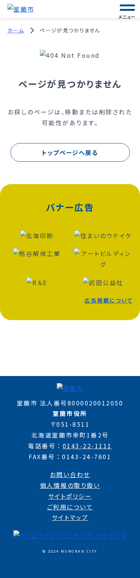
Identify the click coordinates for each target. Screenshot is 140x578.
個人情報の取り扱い (70, 485)
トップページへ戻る (70, 152)
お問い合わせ (70, 474)
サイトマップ (70, 517)
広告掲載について (109, 300)
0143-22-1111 (87, 445)
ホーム (15, 30)
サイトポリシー (70, 496)
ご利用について (70, 506)
